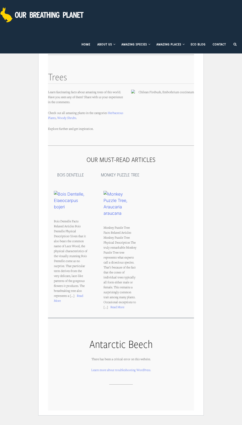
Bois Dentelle (70, 175)
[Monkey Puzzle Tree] (120, 203)
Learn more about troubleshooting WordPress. (121, 370)
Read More (117, 307)
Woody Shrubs (66, 118)
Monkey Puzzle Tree (120, 175)
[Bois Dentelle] (70, 200)
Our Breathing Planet (42, 15)
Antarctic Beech (121, 343)
